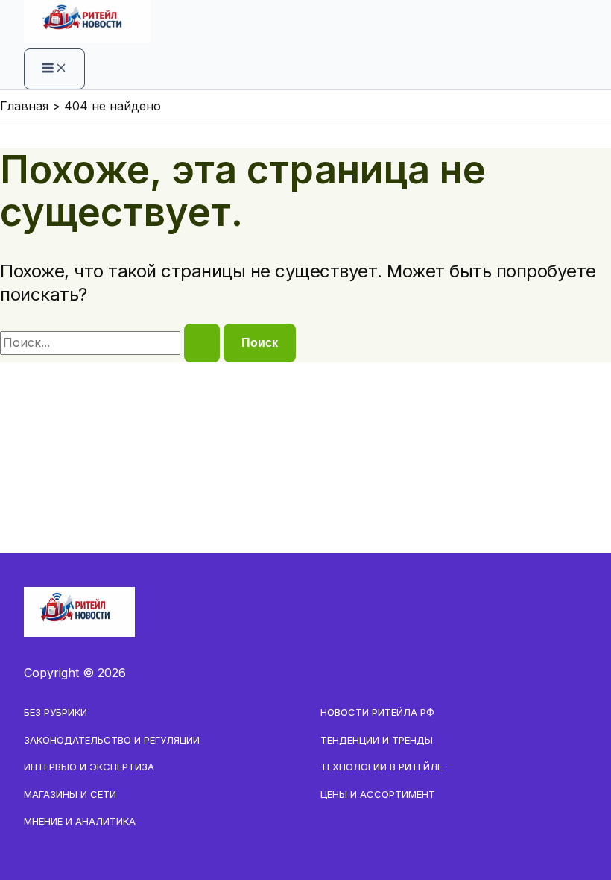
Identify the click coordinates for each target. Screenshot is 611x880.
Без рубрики (55, 712)
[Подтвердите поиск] (202, 343)
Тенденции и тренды (376, 740)
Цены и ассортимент (377, 794)
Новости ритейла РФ (377, 712)
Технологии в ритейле (381, 767)
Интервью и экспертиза (89, 767)
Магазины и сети (70, 794)
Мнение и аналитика (80, 821)
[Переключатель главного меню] (54, 68)
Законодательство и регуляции (112, 740)
